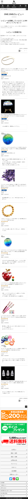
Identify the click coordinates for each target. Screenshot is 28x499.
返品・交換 (14, 456)
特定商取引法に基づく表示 (6, 490)
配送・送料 (14, 453)
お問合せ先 (14, 460)
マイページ (14, 464)
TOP (2, 9)
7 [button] (24, 50)
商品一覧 (2, 495)
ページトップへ (26, 407)
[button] (26, 51)
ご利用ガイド (3, 485)
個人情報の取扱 (4, 493)
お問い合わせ (3, 487)
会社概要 (14, 471)
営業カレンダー (14, 474)
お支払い (14, 449)
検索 (27, 9)
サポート (14, 467)
